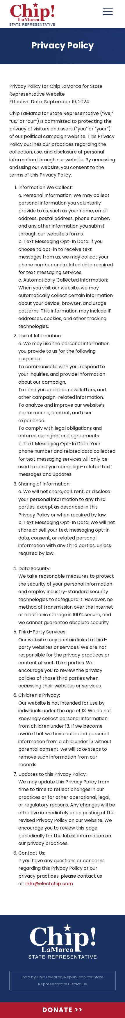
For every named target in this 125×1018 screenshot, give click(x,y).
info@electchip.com (49, 883)
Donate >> (62, 1009)
